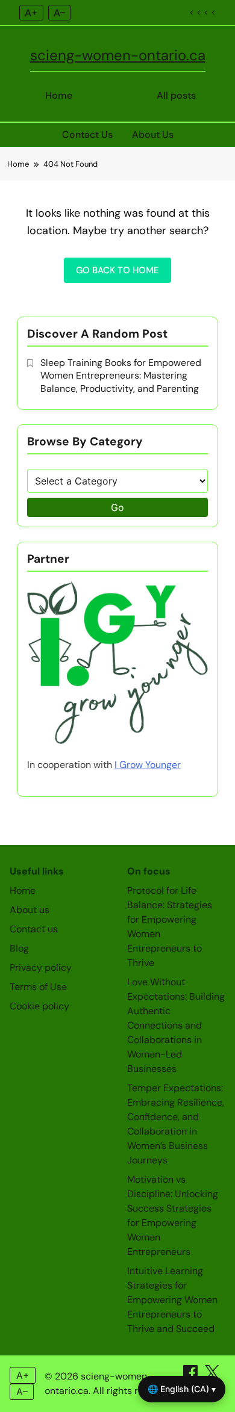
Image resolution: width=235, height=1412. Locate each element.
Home (58, 95)
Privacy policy (41, 967)
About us (29, 909)
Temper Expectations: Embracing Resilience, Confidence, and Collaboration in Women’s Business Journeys (175, 1124)
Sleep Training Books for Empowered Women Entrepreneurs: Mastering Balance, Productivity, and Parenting (120, 375)
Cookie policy (39, 1006)
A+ (31, 13)
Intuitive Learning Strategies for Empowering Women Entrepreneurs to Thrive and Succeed (172, 1300)
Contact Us (87, 134)
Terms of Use (38, 986)
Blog (19, 948)
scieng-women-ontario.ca (117, 55)
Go (117, 507)
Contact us (34, 929)
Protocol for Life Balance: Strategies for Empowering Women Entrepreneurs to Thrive (169, 926)
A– (59, 13)
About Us (153, 134)
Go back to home (117, 270)
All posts (176, 95)
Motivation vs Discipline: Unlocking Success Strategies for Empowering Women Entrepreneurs (172, 1215)
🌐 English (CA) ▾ (182, 1389)
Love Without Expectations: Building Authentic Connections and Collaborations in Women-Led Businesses (176, 1025)
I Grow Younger (147, 764)
